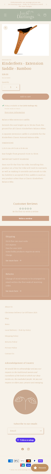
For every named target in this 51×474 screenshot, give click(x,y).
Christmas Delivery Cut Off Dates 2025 (21, 312)
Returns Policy (11, 342)
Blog (7, 318)
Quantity (5, 82)
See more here (12, 260)
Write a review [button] (25, 218)
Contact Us (9, 353)
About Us (9, 307)
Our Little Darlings (21, 470)
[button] (5, 15)
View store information (15, 112)
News (7, 324)
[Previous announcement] (4, 4)
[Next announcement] (46, 4)
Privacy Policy (11, 348)
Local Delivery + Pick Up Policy (18, 330)
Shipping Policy (11, 336)
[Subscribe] (40, 431)
